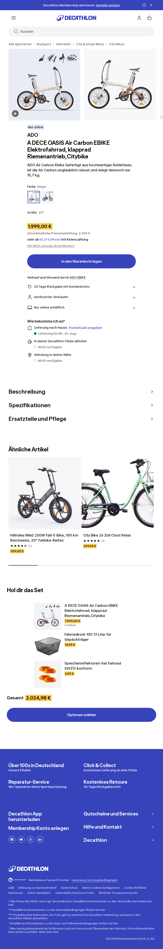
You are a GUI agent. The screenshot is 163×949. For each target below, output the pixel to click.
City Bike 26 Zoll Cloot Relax (107, 535)
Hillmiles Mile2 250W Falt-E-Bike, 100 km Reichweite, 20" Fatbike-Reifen (44, 537)
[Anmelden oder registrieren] (139, 18)
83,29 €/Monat (49, 239)
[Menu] (13, 18)
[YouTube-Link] (21, 839)
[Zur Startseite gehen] (76, 18)
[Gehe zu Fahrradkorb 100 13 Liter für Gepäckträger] (47, 645)
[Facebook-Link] (11, 839)
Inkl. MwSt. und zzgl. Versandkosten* (51, 245)
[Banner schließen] (151, 5)
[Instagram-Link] (30, 839)
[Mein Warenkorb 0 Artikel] (149, 18)
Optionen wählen (81, 715)
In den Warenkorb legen (81, 261)
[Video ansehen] (15, 113)
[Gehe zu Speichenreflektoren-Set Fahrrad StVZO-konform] (47, 674)
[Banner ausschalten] (144, 5)
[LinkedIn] (40, 839)
